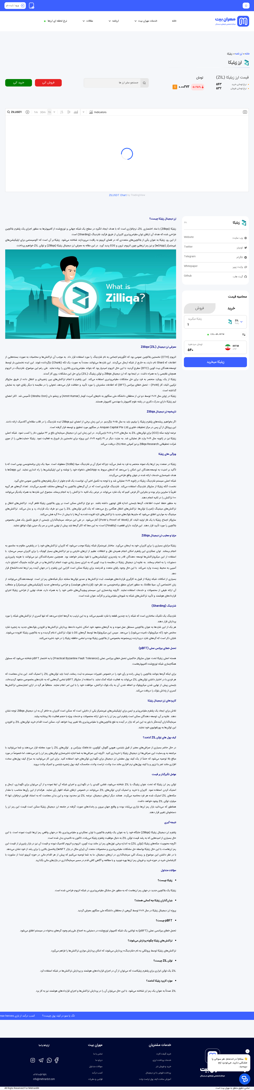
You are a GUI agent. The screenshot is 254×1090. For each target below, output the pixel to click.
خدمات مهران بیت (147, 21)
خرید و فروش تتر (163, 1066)
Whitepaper (191, 266)
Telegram (190, 256)
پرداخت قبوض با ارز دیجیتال (158, 1073)
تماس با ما (97, 1054)
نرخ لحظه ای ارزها (57, 21)
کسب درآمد (97, 1073)
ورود (17, 5)
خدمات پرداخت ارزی (162, 1060)
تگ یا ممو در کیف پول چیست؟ (19, 1016)
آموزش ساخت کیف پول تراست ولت (155, 1079)
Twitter (188, 247)
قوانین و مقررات (95, 1079)
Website (189, 237)
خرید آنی (18, 82)
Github (188, 276)
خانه (174, 21)
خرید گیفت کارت (163, 1054)
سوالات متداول (95, 1066)
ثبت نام (9, 5)
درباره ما (98, 1060)
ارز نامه (238, 54)
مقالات (89, 21)
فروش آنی (48, 82)
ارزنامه (115, 21)
